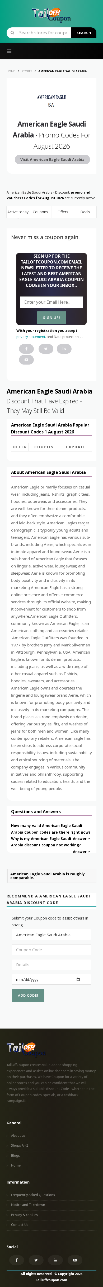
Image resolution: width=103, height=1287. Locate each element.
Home (16, 1165)
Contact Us (19, 1224)
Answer (80, 838)
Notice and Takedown (28, 1204)
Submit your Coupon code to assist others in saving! (50, 921)
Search (84, 32)
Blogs (15, 1155)
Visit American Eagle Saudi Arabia (52, 159)
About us (18, 1135)
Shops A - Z (19, 1145)
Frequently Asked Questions (33, 1195)
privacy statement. (31, 336)
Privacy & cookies (24, 1215)
